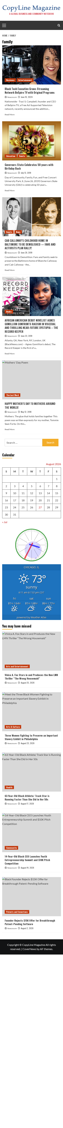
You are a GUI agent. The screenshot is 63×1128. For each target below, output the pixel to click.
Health (9, 787)
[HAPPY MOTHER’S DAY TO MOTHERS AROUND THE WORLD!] (31, 379)
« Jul (4, 522)
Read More (9, 114)
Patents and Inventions (17, 911)
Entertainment (25, 80)
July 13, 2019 (26, 172)
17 (14, 500)
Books (9, 311)
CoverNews (29, 949)
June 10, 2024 (27, 97)
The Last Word (12, 395)
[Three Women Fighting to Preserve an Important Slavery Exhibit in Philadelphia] (31, 711)
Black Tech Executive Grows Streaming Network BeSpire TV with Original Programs (30, 91)
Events (22, 156)
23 (6, 507)
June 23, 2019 (26, 335)
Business (10, 80)
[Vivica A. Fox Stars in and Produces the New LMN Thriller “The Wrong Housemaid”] (31, 651)
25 (23, 507)
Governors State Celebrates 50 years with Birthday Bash (29, 166)
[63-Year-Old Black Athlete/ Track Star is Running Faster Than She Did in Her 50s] (31, 772)
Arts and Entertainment (17, 666)
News (18, 232)
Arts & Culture (13, 726)
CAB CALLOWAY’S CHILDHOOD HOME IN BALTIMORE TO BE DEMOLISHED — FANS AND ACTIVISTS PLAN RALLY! (30, 244)
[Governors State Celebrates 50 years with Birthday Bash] (31, 140)
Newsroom (12, 97)
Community (11, 847)
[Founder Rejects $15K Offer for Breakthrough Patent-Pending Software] (31, 896)
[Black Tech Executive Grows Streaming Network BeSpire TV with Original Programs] (31, 64)
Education (10, 156)
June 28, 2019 (26, 252)
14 (48, 493)
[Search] (59, 25)
